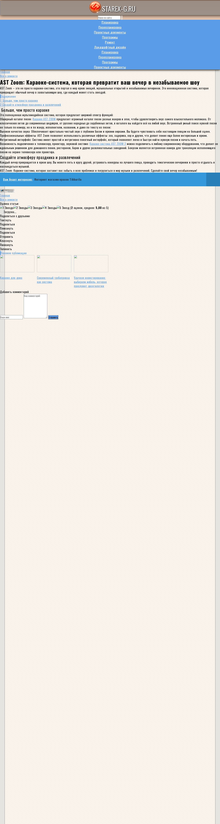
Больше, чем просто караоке (19, 100)
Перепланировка (110, 27)
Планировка (110, 22)
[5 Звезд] (63, 208)
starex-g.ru (119, 8)
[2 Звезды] (21, 208)
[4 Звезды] (49, 208)
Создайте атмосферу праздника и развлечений (30, 105)
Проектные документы (110, 32)
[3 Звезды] (35, 208)
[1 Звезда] (7, 208)
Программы (110, 37)
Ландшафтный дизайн (110, 47)
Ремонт (110, 42)
